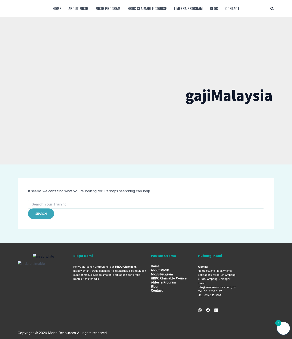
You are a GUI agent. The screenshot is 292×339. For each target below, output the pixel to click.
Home (57, 8)
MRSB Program (108, 8)
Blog (214, 8)
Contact (232, 8)
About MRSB (78, 8)
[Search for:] (146, 204)
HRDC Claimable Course (147, 8)
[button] (272, 9)
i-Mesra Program (188, 8)
